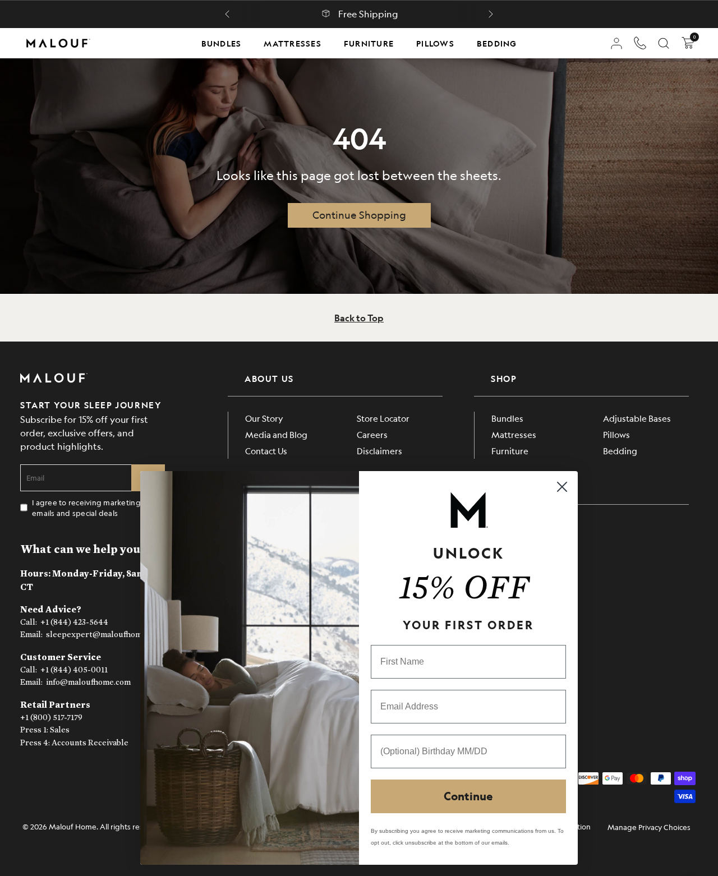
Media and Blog (276, 434)
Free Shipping (368, 14)
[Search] (663, 43)
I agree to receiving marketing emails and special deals (86, 507)
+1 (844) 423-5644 (74, 622)
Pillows (435, 43)
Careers (372, 434)
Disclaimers (379, 450)
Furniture (369, 43)
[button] (227, 14)
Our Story (264, 418)
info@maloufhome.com (88, 682)
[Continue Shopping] (359, 215)
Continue (468, 796)
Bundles (221, 43)
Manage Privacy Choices (649, 827)
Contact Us (266, 450)
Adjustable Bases (637, 418)
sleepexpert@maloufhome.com (104, 634)
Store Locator (383, 418)
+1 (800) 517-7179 (51, 717)
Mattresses (292, 43)
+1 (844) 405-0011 (74, 670)
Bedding (497, 43)
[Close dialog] (562, 487)
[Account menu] (616, 43)
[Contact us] (640, 43)
